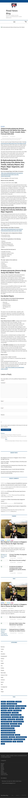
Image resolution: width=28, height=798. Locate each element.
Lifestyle (10, 710)
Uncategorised (4, 686)
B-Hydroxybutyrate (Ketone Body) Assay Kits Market (11, 138)
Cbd (2, 651)
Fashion (2, 658)
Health (2, 663)
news (20, 723)
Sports (2, 682)
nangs (21, 717)
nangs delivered (11, 719)
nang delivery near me (6, 717)
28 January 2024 (12, 562)
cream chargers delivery (20, 706)
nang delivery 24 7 (5, 715)
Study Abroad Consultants (19, 739)
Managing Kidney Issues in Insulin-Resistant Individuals (12, 469)
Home (12, 795)
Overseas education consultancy (8, 730)
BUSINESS (18, 701)
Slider (12, 602)
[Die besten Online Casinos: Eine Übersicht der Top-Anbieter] (4, 625)
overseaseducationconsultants (7, 734)
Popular (8, 602)
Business (3, 126)
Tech (2, 684)
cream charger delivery (11, 703)
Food (2, 661)
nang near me (15, 717)
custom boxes (4, 708)
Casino (2, 649)
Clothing (3, 703)
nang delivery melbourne (15, 715)
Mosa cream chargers (6, 712)
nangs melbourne (5, 723)
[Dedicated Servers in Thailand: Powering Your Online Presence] (4, 632)
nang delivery (15, 712)
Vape (2, 689)
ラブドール (3, 483)
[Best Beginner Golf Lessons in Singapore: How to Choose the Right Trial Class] (14, 528)
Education (3, 653)
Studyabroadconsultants (6, 741)
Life (5, 602)
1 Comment (19, 626)
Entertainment (4, 656)
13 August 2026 (4, 545)
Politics (2, 668)
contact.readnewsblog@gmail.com (8, 783)
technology (20, 741)
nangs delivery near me (18, 721)
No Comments (12, 136)
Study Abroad (4, 737)
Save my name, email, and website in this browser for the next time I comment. (14, 426)
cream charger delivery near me (8, 706)
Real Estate (3, 672)
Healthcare (4, 710)
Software (3, 679)
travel (3, 743)
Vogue (2, 691)
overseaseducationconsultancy (7, 728)
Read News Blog (12, 12)
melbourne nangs (17, 710)
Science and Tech (4, 774)
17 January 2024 (12, 626)
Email (2, 408)
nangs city (4, 719)
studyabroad (12, 737)
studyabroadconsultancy (21, 737)
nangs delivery (19, 719)
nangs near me (13, 723)
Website (2, 414)
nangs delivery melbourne (6, 721)
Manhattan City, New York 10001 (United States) (11, 781)
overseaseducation (5, 726)
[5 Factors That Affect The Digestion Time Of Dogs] (4, 556)
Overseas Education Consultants (8, 732)
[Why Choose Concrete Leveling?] (4, 562)
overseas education (15, 726)
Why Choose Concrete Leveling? (17, 560)
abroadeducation (11, 701)
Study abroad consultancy (7, 739)
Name (2, 401)
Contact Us (17, 795)
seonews (17, 734)
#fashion (3, 701)
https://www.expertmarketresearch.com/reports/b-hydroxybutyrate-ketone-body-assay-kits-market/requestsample (12, 175)
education (11, 708)
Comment (3, 382)
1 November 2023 (4, 136)
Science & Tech (4, 675)
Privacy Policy (24, 795)
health (22, 708)
